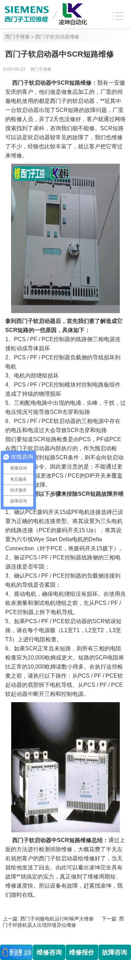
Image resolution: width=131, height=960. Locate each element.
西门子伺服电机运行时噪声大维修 (57, 919)
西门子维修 (17, 37)
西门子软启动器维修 (57, 37)
